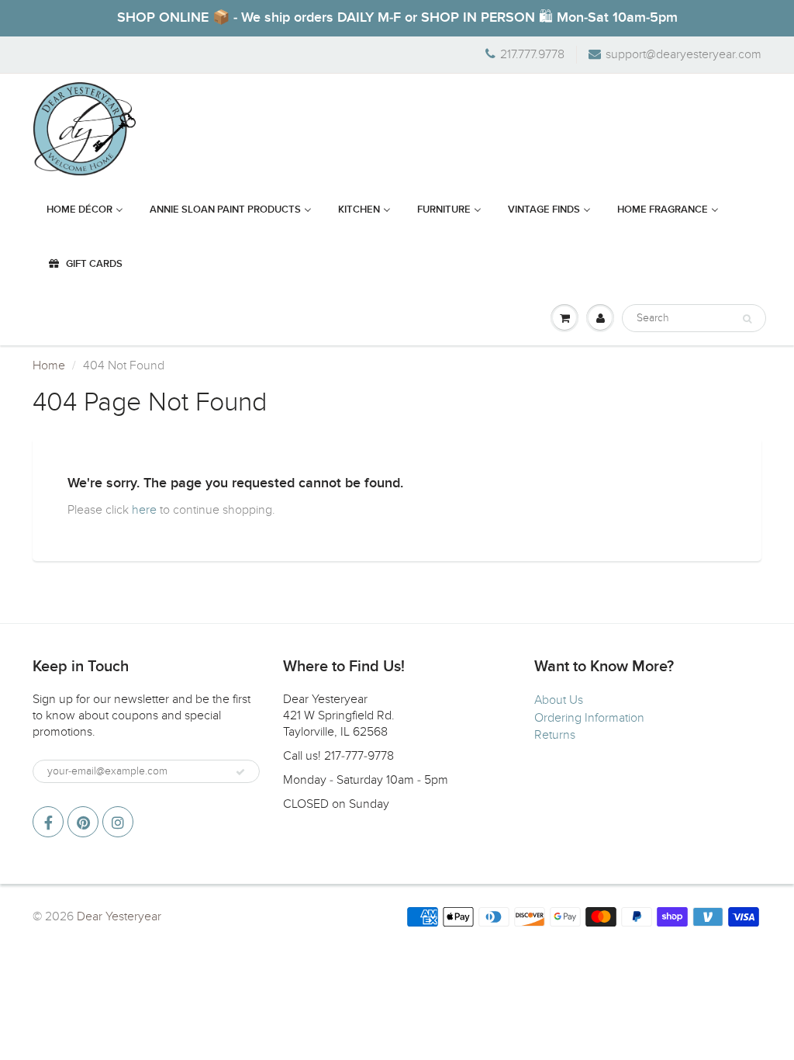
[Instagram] (117, 821)
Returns (554, 735)
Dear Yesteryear (119, 916)
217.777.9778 (532, 54)
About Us (558, 700)
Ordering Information (589, 718)
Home (49, 365)
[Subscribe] (240, 772)
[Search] (747, 319)
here (144, 510)
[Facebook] (48, 821)
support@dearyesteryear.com (683, 54)
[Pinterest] (82, 821)
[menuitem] (84, 210)
